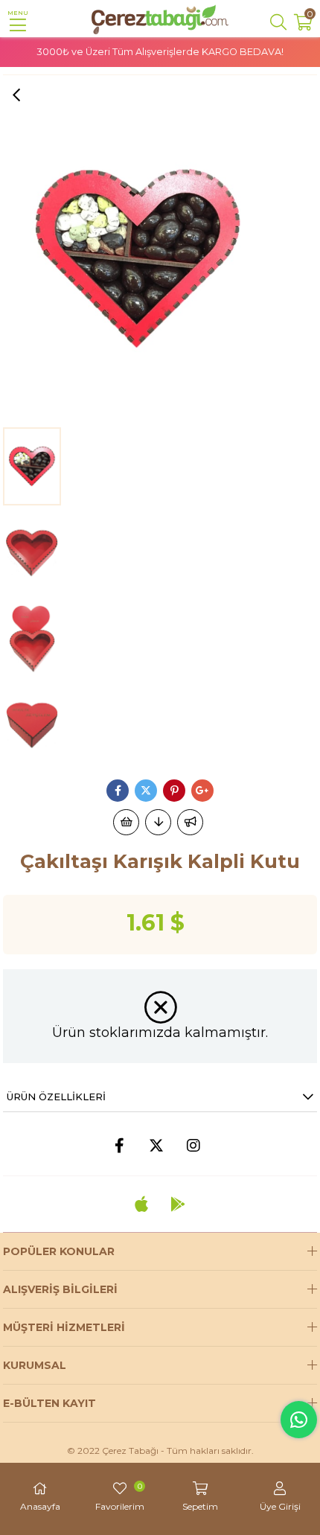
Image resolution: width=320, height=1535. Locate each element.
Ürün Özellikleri (56, 1096)
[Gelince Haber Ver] (190, 822)
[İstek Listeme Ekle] (126, 822)
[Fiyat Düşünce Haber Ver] (158, 822)
